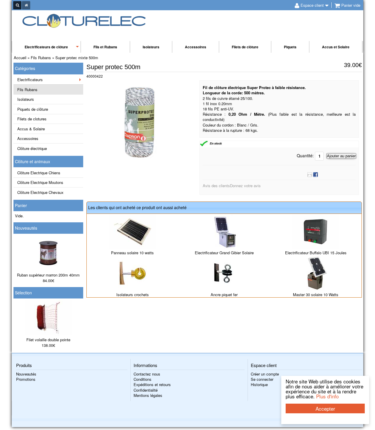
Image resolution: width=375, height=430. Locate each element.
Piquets (290, 47)
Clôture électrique (32, 148)
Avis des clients (216, 185)
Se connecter (262, 379)
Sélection (23, 293)
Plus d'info (327, 396)
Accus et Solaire (336, 47)
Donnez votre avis (245, 185)
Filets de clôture (245, 47)
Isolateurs (151, 47)
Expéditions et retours (152, 384)
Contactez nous (147, 374)
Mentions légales (148, 395)
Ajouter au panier (341, 156)
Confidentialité (146, 390)
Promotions (25, 379)
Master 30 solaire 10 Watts (315, 294)
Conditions (142, 379)
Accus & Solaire (31, 129)
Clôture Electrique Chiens (38, 172)
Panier (21, 205)
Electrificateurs (30, 79)
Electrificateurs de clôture (46, 47)
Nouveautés (26, 228)
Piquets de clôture (32, 109)
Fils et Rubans (105, 47)
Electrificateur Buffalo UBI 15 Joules (316, 252)
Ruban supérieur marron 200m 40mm (48, 275)
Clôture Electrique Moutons (40, 182)
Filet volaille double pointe (48, 339)
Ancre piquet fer (224, 294)
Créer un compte (265, 374)
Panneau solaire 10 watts (132, 252)
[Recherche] (17, 5)
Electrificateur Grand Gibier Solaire (224, 252)
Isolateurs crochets (132, 294)
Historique (259, 384)
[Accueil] (26, 5)
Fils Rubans (27, 89)
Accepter (325, 408)
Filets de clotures (32, 119)
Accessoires (195, 47)
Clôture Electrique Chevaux (40, 192)
